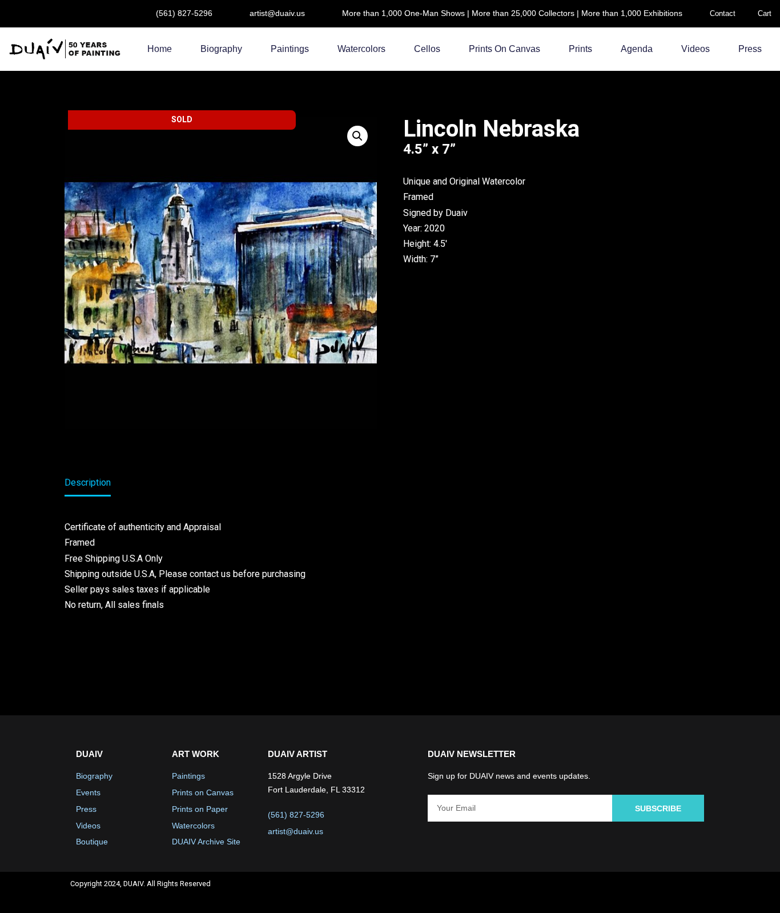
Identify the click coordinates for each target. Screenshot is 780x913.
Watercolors (361, 49)
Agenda (637, 49)
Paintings (290, 49)
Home (159, 49)
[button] (357, 136)
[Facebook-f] (605, 892)
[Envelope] (696, 892)
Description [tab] (88, 482)
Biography (221, 49)
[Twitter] (635, 892)
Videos (695, 49)
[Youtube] (666, 892)
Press (750, 49)
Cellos (427, 49)
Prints (580, 49)
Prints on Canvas (504, 49)
